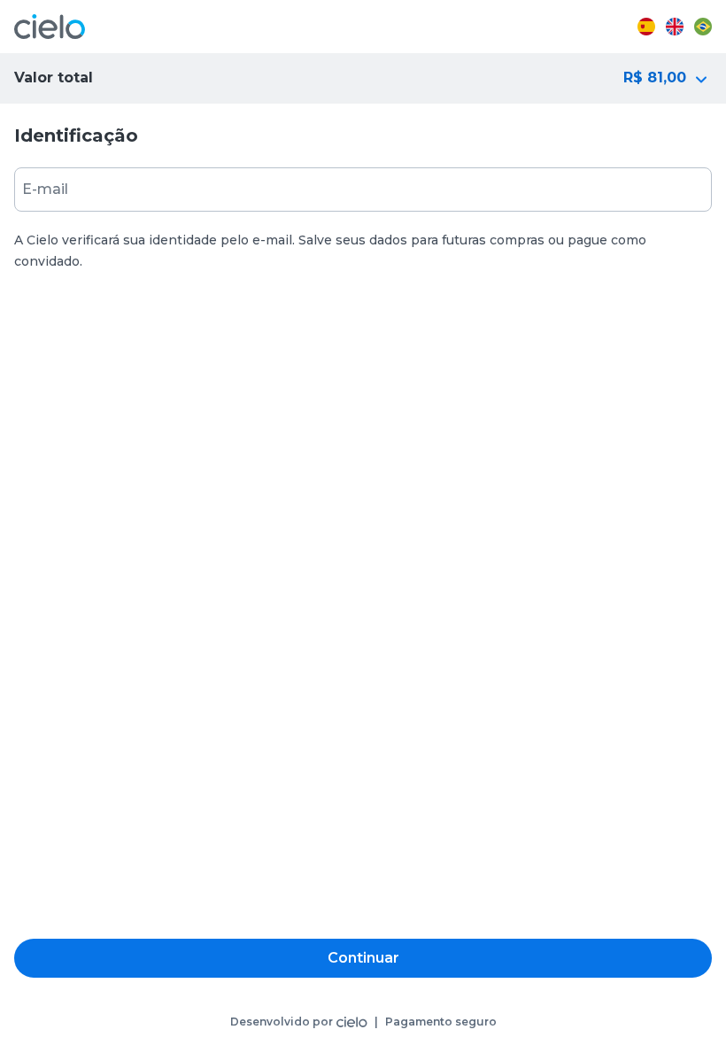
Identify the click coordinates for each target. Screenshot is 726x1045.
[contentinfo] (363, 1022)
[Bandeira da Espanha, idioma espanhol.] (646, 26)
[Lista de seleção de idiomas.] (674, 26)
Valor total (53, 77)
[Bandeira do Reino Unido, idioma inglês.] (675, 26)
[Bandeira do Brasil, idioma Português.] (703, 26)
